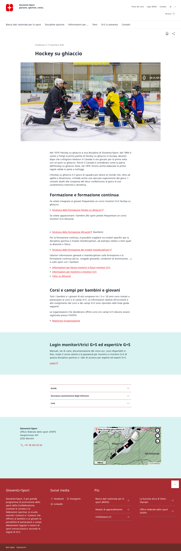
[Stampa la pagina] (167, 33)
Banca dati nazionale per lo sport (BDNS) (109, 500)
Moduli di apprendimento (108, 509)
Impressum (21, 547)
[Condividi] (173, 34)
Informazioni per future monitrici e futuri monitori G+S (81, 267)
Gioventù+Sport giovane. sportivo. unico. (31, 6)
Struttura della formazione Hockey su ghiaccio (76, 209)
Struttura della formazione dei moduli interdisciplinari (80, 249)
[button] (23, 24)
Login (53, 363)
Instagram (75, 498)
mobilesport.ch (103, 516)
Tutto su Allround (61, 276)
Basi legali (10, 547)
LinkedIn (58, 504)
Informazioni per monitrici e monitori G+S (74, 271)
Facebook (59, 498)
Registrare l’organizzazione (66, 320)
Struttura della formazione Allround (71, 232)
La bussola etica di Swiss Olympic (153, 500)
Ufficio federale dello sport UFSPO (154, 511)
